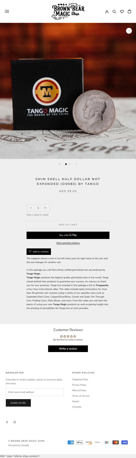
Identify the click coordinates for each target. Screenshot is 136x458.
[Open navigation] (7, 11)
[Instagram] (14, 422)
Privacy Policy (79, 385)
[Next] (76, 164)
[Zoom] (129, 31)
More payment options (68, 242)
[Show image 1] (66, 164)
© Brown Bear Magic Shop (26, 441)
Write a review (68, 349)
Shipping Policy (80, 379)
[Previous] (59, 164)
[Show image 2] (70, 164)
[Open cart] (129, 11)
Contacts (76, 406)
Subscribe (18, 403)
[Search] (114, 11)
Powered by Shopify (18, 445)
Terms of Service (80, 395)
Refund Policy (79, 390)
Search (75, 401)
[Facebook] (7, 422)
